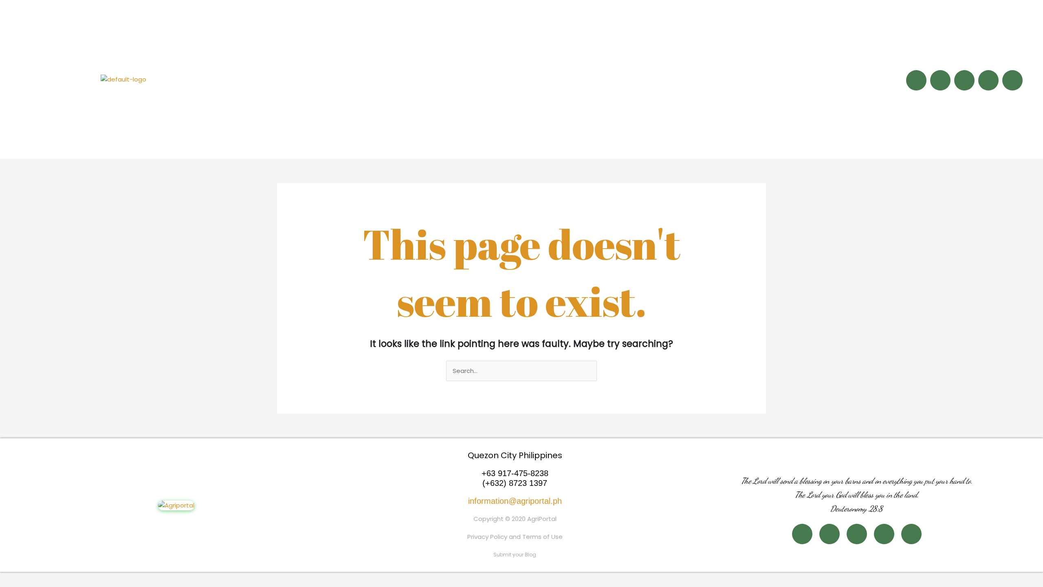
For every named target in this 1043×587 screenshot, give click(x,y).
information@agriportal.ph (515, 501)
